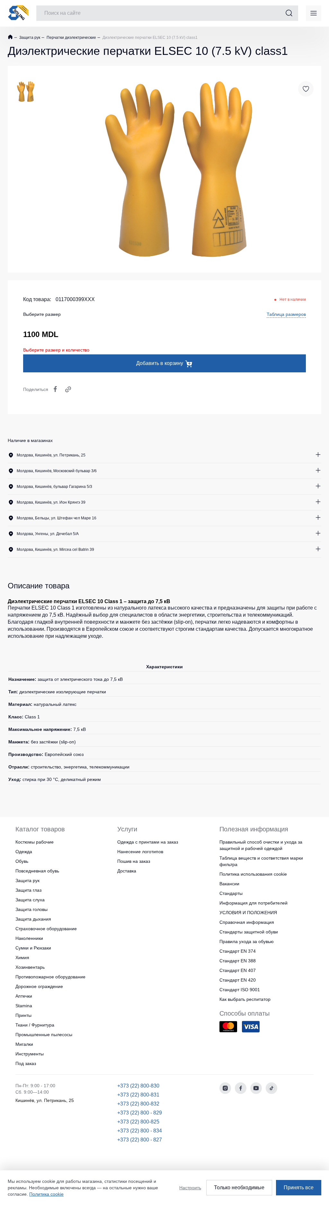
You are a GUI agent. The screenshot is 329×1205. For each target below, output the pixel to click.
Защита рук (29, 37)
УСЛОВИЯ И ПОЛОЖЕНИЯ (248, 912)
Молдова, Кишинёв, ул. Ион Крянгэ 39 (51, 502)
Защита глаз (28, 890)
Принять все (299, 1187)
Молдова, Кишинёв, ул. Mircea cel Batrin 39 (55, 549)
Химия (22, 957)
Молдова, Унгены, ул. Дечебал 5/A (48, 534)
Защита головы (31, 909)
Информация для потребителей (253, 903)
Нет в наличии (293, 299)
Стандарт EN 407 (237, 970)
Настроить (190, 1187)
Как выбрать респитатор (245, 999)
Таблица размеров (286, 314)
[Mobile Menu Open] (313, 13)
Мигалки (24, 1044)
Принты (23, 1015)
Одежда (23, 851)
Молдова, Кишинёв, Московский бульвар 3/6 (57, 471)
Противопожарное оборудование (50, 976)
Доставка (126, 870)
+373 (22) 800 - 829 (139, 1112)
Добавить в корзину (159, 363)
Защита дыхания (33, 919)
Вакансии (229, 883)
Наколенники (29, 938)
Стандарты (231, 893)
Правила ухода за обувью (246, 941)
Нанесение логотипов (140, 851)
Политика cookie (46, 1194)
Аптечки (23, 996)
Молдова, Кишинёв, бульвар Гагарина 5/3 (54, 486)
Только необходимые (239, 1187)
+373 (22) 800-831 (138, 1094)
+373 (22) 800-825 (138, 1121)
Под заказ (25, 1063)
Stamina (23, 1005)
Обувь (21, 861)
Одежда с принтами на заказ (147, 842)
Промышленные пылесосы (43, 1034)
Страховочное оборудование (46, 928)
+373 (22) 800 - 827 (139, 1139)
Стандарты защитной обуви (248, 931)
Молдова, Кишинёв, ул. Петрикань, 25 (51, 455)
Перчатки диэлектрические (71, 37)
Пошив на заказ (133, 861)
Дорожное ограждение (39, 986)
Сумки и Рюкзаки (33, 947)
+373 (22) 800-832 (138, 1103)
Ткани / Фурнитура (34, 1024)
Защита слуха (30, 899)
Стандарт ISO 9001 (239, 989)
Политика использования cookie (253, 874)
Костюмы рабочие (34, 842)
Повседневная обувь (37, 870)
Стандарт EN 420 (237, 980)
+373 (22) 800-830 (138, 1085)
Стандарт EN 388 (237, 960)
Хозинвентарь (30, 967)
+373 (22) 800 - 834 (139, 1130)
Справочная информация (246, 922)
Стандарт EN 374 (237, 951)
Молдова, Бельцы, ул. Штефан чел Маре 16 (56, 518)
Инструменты (29, 1053)
